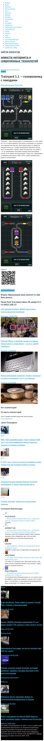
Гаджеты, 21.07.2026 (8, 383)
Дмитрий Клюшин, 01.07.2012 (12, 85)
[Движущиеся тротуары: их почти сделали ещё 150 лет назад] (5, 644)
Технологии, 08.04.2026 (9, 678)
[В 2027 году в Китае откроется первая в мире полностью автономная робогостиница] (5, 456)
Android (3, 72)
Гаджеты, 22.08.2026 (8, 351)
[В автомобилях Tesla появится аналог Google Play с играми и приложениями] (5, 598)
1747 (3, 477)
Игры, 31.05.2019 (7, 629)
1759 (3, 435)
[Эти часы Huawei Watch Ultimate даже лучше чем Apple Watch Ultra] (6, 553)
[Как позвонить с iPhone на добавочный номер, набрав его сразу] (6, 542)
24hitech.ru (34, 732)
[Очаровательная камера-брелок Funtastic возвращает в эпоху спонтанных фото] (5, 475)
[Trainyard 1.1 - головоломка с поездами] (16, 139)
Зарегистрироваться (12, 70)
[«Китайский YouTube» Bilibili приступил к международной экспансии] (19, 337)
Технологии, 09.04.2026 (9, 655)
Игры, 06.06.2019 (7, 609)
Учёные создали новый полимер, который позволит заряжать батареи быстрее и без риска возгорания (20, 670)
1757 (3, 458)
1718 (3, 497)
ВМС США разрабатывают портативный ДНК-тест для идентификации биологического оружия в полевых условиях (21, 442)
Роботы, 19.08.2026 (8, 723)
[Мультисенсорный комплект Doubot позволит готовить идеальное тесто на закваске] (19, 403)
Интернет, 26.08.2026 (9, 316)
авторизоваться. (6, 418)
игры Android (10, 290)
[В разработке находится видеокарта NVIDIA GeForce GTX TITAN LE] (6, 569)
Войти (3, 70)
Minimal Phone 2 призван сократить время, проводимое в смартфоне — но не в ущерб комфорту (19, 344)
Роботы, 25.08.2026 (8, 704)
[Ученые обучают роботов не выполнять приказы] (5, 495)
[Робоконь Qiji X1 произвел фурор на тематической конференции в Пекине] (5, 692)
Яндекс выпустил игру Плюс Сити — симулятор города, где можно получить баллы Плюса (22, 519)
